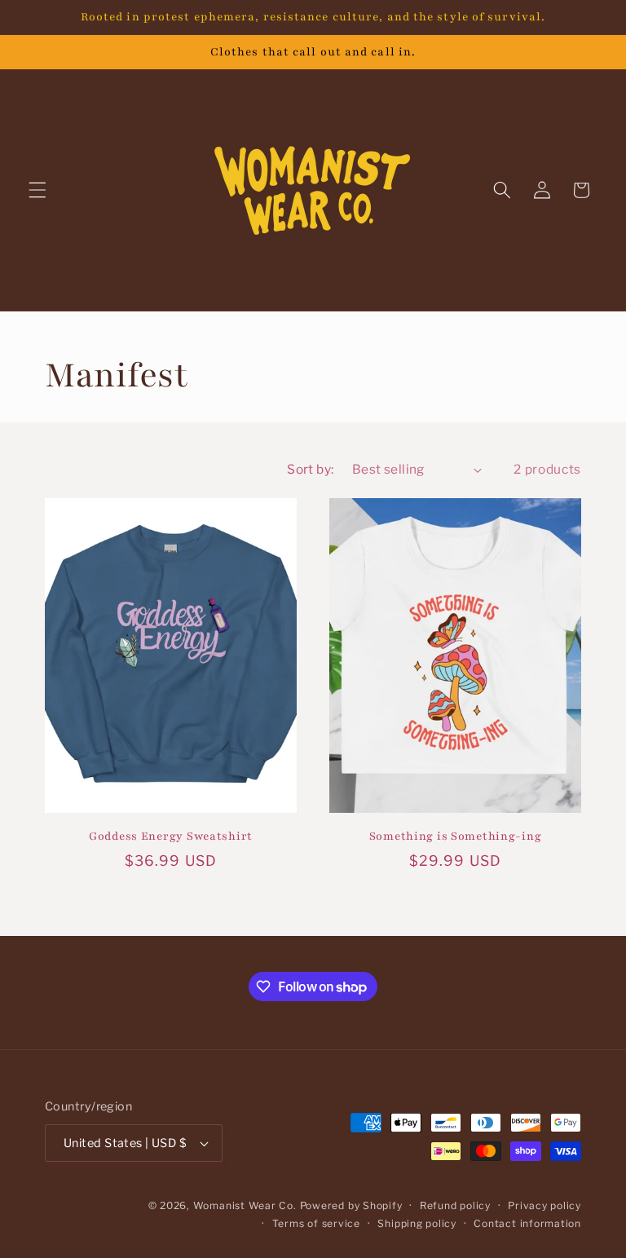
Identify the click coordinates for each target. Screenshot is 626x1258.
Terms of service (316, 1223)
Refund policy (455, 1205)
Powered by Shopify (351, 1205)
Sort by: (310, 469)
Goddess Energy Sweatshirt (171, 836)
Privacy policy (544, 1205)
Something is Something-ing (455, 836)
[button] (37, 190)
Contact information (527, 1223)
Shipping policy (416, 1223)
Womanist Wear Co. (245, 1205)
